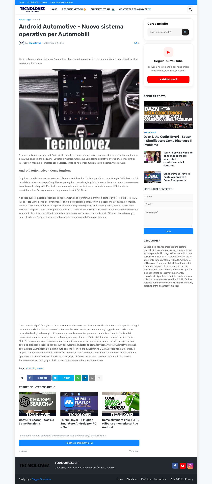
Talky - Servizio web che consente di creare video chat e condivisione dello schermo (178, 159)
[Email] (92, 378)
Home (22, 2)
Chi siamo (132, 479)
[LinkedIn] (85, 378)
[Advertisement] (79, 246)
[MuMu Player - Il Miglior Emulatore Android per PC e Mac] (79, 404)
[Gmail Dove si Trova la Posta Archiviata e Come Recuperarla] (152, 177)
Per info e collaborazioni (153, 479)
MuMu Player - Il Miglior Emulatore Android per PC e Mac (78, 423)
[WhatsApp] (78, 378)
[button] (190, 9)
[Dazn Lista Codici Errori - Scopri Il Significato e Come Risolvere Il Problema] (168, 115)
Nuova (24, 451)
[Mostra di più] (99, 378)
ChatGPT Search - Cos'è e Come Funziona (36, 421)
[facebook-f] (175, 466)
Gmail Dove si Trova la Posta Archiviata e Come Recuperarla (176, 177)
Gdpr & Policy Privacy (181, 479)
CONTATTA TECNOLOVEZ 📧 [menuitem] (135, 9)
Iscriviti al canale (168, 79)
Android (37, 19)
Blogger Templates (41, 479)
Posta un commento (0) (79, 442)
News (40, 368)
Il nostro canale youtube (61, 2)
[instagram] (190, 466)
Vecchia (133, 451)
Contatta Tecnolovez (37, 2)
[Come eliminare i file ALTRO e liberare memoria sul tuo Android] (120, 404)
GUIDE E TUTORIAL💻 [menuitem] (103, 9)
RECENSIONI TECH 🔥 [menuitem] (74, 9)
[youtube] (183, 466)
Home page (25, 19)
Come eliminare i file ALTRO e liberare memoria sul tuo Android (120, 423)
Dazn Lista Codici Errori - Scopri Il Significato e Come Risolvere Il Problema (168, 141)
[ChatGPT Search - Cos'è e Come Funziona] (37, 404)
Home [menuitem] (54, 9)
